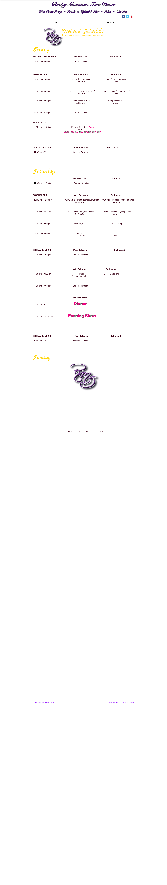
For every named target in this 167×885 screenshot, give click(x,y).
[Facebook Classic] (123, 16)
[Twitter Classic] (127, 16)
